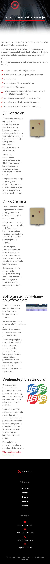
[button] (46, 5)
